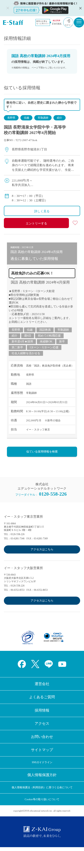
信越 (26, 117)
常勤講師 (43, 117)
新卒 (62, 341)
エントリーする (36, 223)
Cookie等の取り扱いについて (42, 799)
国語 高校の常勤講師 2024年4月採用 (40, 282)
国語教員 (45, 329)
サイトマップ (42, 750)
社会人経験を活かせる (26, 353)
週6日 (27, 335)
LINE (49, 664)
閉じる (80, 8)
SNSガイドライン (42, 762)
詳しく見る (42, 211)
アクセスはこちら (42, 549)
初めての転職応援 (49, 335)
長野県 (11, 117)
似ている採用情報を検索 (42, 451)
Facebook (22, 664)
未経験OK (46, 341)
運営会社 (42, 684)
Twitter (35, 664)
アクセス (42, 723)
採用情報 (42, 710)
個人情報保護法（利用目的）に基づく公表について (42, 787)
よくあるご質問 (42, 697)
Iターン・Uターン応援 (44, 347)
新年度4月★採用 (22, 341)
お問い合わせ (42, 737)
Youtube (62, 664)
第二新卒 (17, 347)
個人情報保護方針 (42, 775)
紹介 (59, 117)
